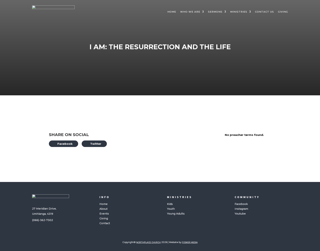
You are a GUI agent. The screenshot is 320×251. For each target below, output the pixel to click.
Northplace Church (148, 242)
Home (171, 11)
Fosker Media (190, 242)
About (103, 208)
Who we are (190, 11)
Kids (170, 204)
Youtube (240, 213)
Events (104, 213)
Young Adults (176, 213)
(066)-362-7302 (42, 220)
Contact (104, 223)
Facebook (241, 204)
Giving (283, 11)
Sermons (215, 11)
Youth (171, 208)
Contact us (264, 11)
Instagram (241, 208)
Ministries (238, 11)
